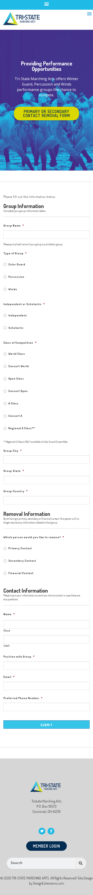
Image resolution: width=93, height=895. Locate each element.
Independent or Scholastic (24, 304)
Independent (17, 315)
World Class (16, 353)
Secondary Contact (22, 560)
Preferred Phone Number (23, 698)
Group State (13, 471)
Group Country (15, 491)
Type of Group (15, 253)
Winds (12, 289)
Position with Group (19, 656)
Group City (12, 450)
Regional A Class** (21, 428)
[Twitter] (42, 831)
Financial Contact (21, 573)
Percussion (16, 276)
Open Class (16, 378)
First (7, 630)
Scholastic (15, 327)
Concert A (15, 415)
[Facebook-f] (51, 831)
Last (7, 645)
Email (9, 677)
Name (9, 614)
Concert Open (18, 391)
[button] (46, 3)
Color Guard (16, 264)
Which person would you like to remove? (33, 537)
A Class (13, 403)
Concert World (18, 366)
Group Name (13, 225)
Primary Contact (20, 548)
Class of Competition (20, 342)
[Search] (80, 863)
